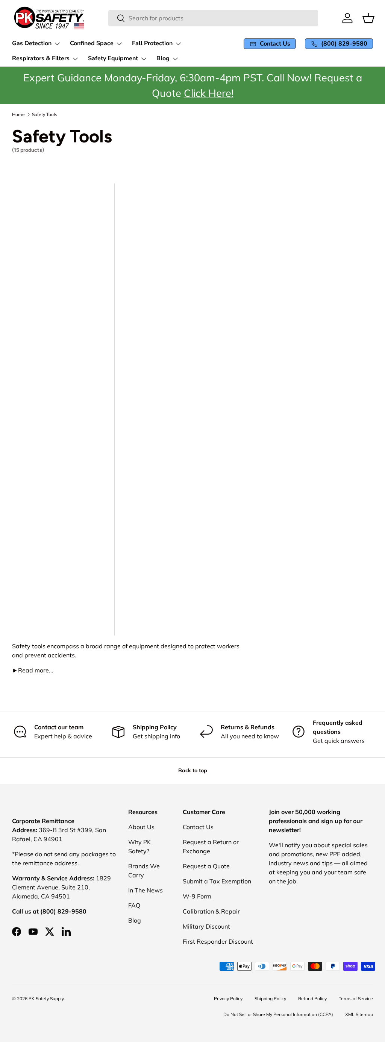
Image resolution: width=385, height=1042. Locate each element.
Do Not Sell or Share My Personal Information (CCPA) (278, 1014)
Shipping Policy (270, 998)
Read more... (32, 670)
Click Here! (208, 92)
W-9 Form (197, 896)
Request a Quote (206, 866)
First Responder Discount (218, 941)
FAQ (134, 905)
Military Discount (206, 926)
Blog (134, 920)
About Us (141, 827)
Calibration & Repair (211, 911)
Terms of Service (356, 998)
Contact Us (198, 827)
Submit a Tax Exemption (217, 881)
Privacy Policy (228, 998)
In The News (145, 890)
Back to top (192, 770)
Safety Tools (44, 114)
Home (18, 114)
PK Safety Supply (46, 998)
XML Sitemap (359, 1014)
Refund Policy (312, 998)
